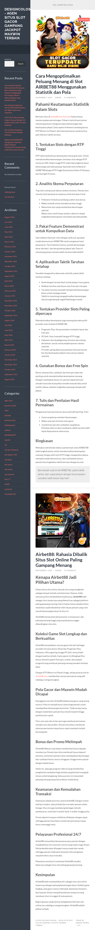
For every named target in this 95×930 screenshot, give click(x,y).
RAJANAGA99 (10, 435)
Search (8, 59)
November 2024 (11, 306)
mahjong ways (10, 192)
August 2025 (9, 276)
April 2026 (9, 237)
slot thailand (9, 474)
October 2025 (10, 266)
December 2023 (11, 360)
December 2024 (11, 301)
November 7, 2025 (44, 97)
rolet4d (7, 440)
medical (7, 430)
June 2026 (9, 227)
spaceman (8, 489)
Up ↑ (80, 925)
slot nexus (8, 464)
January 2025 (10, 296)
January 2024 (10, 355)
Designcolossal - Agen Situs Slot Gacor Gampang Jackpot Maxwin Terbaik (21, 23)
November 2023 (11, 364)
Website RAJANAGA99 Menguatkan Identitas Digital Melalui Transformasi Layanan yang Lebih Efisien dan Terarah (15, 145)
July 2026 (8, 222)
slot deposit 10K (11, 455)
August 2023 (9, 379)
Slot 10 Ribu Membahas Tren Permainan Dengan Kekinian (14, 132)
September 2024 (11, 315)
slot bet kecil (9, 197)
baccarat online (10, 406)
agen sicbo (9, 401)
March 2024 (9, 345)
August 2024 (9, 320)
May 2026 (9, 232)
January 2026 (10, 252)
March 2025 (9, 286)
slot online (8, 469)
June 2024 (9, 330)
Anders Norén (82, 923)
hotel (6, 410)
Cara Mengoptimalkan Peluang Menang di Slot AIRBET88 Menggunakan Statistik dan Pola (61, 84)
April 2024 (9, 340)
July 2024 (8, 325)
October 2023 (10, 369)
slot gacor (8, 460)
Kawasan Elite (10, 420)
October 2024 (10, 310)
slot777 (8, 479)
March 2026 (9, 242)
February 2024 (10, 350)
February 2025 (10, 291)
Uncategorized (10, 494)
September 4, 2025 (44, 570)
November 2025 (11, 261)
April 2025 (9, 281)
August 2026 (9, 217)
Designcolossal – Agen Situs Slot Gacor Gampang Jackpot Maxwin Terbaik (54, 922)
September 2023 (11, 374)
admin (58, 97)
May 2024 (9, 335)
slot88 (7, 484)
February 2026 (10, 247)
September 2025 (11, 271)
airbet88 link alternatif (61, 116)
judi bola (8, 415)
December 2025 (11, 256)
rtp (6, 445)
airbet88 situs (42, 676)
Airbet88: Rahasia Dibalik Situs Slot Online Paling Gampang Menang (61, 559)
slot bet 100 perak (12, 450)
